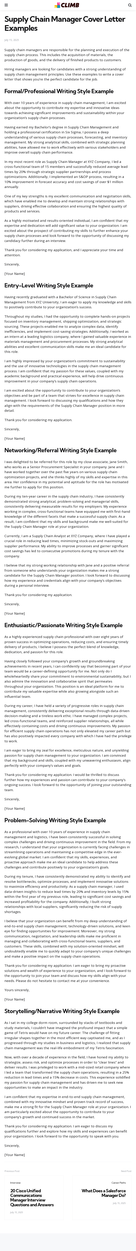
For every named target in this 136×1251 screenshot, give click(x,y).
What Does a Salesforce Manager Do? (104, 1193)
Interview (15, 1182)
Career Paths (119, 1182)
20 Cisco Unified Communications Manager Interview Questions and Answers (32, 1197)
